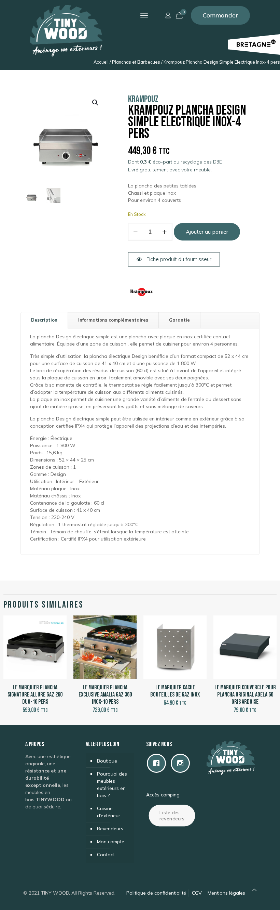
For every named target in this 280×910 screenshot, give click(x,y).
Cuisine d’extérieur (108, 812)
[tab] (44, 320)
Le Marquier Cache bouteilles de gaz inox (175, 691)
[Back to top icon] (254, 890)
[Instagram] (182, 763)
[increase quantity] (165, 232)
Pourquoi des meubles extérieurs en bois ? (112, 784)
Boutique (107, 761)
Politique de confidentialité (156, 893)
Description (44, 320)
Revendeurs (110, 829)
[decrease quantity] (136, 232)
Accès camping (163, 795)
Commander (220, 15)
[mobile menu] (144, 15)
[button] (95, 102)
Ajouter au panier (207, 231)
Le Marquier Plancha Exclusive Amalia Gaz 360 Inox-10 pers (105, 694)
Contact (106, 855)
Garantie (179, 320)
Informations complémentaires (113, 320)
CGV (197, 893)
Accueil (101, 62)
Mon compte (110, 841)
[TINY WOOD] (66, 31)
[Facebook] (158, 763)
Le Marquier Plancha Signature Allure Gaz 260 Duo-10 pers (35, 694)
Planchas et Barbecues (136, 62)
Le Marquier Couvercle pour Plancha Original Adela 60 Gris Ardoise (245, 694)
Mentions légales (226, 893)
